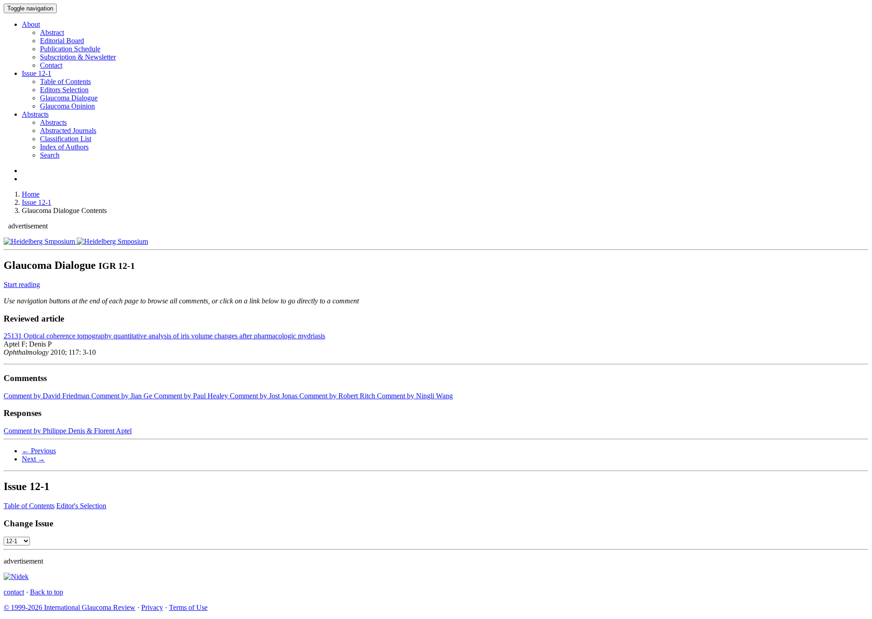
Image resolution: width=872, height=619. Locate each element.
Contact (51, 65)
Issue (36, 73)
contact (14, 592)
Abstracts (35, 114)
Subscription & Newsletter (78, 57)
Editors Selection (64, 90)
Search (49, 155)
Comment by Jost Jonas (262, 396)
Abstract (52, 32)
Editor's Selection (81, 506)
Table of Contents (65, 81)
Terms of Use (188, 607)
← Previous (39, 451)
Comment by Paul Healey (190, 396)
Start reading (22, 284)
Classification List (65, 139)
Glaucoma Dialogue (69, 98)
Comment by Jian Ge (120, 396)
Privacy (152, 607)
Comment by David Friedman (46, 396)
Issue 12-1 (36, 202)
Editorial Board (62, 41)
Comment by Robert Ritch (336, 396)
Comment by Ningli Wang (414, 396)
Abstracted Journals (68, 130)
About (31, 24)
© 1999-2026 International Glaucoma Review (69, 607)
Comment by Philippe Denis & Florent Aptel (68, 431)
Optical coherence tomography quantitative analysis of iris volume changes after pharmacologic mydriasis (164, 336)
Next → (33, 459)
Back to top (46, 592)
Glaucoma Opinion (67, 106)
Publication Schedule (70, 49)
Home (31, 194)
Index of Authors (64, 147)
